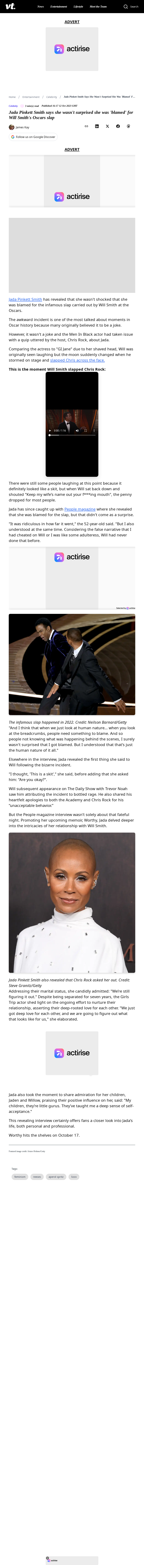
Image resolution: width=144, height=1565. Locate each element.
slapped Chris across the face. (77, 360)
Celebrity (51, 97)
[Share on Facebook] (118, 126)
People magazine (80, 509)
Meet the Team (98, 6)
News (40, 6)
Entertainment (58, 6)
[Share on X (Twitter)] (107, 126)
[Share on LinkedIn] (97, 126)
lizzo (74, 1176)
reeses (37, 1176)
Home (12, 97)
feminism (19, 1176)
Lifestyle (78, 6)
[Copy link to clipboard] (86, 126)
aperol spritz (56, 1176)
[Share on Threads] (128, 126)
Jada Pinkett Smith (25, 299)
